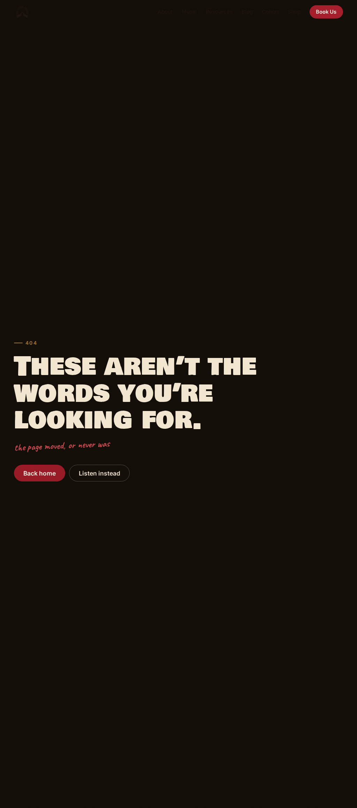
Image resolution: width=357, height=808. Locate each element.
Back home (39, 473)
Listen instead (99, 473)
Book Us (326, 12)
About (165, 11)
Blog (247, 11)
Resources (219, 11)
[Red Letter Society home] (22, 11)
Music (189, 11)
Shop (294, 11)
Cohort (270, 11)
